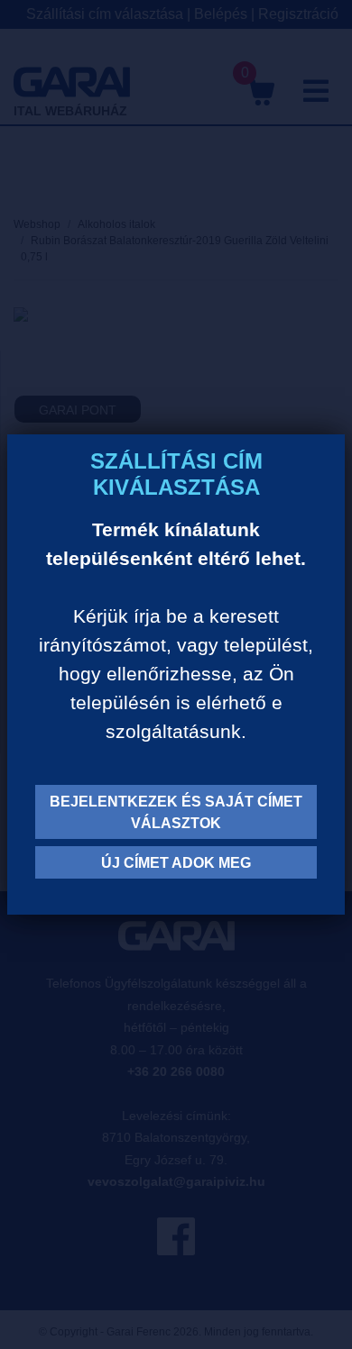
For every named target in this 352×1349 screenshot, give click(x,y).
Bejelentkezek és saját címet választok (176, 812)
